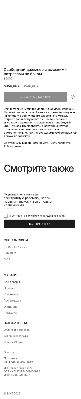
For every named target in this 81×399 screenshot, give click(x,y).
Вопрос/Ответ (14, 342)
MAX (7, 259)
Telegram (10, 252)
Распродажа (12, 300)
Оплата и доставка (17, 330)
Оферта (9, 352)
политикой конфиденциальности (46, 215)
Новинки (9, 288)
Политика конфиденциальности (18, 360)
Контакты (10, 313)
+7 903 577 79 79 (15, 246)
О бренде (10, 307)
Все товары (12, 282)
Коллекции (11, 294)
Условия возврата (16, 336)
